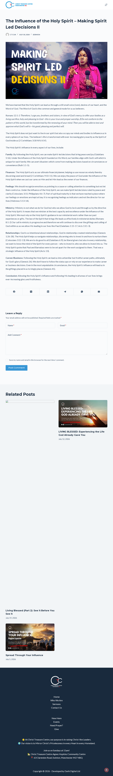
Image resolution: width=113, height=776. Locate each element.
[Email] (98, 291)
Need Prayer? (56, 725)
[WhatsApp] (81, 291)
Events (56, 721)
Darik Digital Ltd (72, 771)
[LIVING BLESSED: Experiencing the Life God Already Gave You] (83, 413)
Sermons (57, 704)
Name (11, 325)
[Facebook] (14, 291)
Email (63, 325)
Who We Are (56, 700)
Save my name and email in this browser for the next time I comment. (36, 360)
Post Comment (16, 367)
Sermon (36, 35)
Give (56, 729)
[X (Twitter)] (31, 291)
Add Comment (15, 335)
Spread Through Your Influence (24, 655)
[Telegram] (65, 291)
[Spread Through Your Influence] (30, 637)
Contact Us (56, 707)
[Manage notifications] (106, 770)
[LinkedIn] (48, 291)
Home (57, 696)
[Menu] (106, 5)
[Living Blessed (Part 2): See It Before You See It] (30, 503)
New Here (56, 718)
